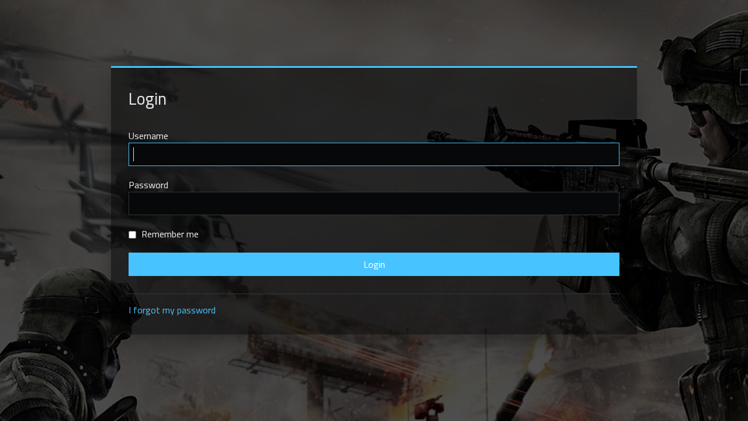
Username (148, 136)
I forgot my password (172, 310)
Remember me (169, 234)
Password (148, 185)
